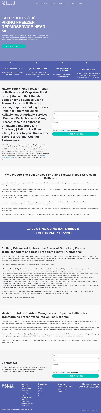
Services (52, 3)
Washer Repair (25, 405)
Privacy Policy (95, 410)
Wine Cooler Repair (26, 397)
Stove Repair (24, 392)
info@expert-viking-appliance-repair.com (66, 387)
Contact (80, 3)
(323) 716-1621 (62, 389)
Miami (40, 390)
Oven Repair (24, 394)
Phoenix (40, 388)
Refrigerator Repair (26, 388)
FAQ (73, 3)
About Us (44, 3)
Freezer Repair (25, 401)
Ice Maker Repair (25, 395)
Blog (68, 3)
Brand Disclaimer (85, 410)
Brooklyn (40, 392)
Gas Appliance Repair (27, 403)
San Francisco (42, 395)
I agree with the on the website (65, 130)
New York (40, 394)
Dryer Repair (24, 399)
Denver (40, 386)
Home (36, 3)
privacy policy (66, 130)
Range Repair (25, 390)
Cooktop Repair (25, 386)
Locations (60, 3)
